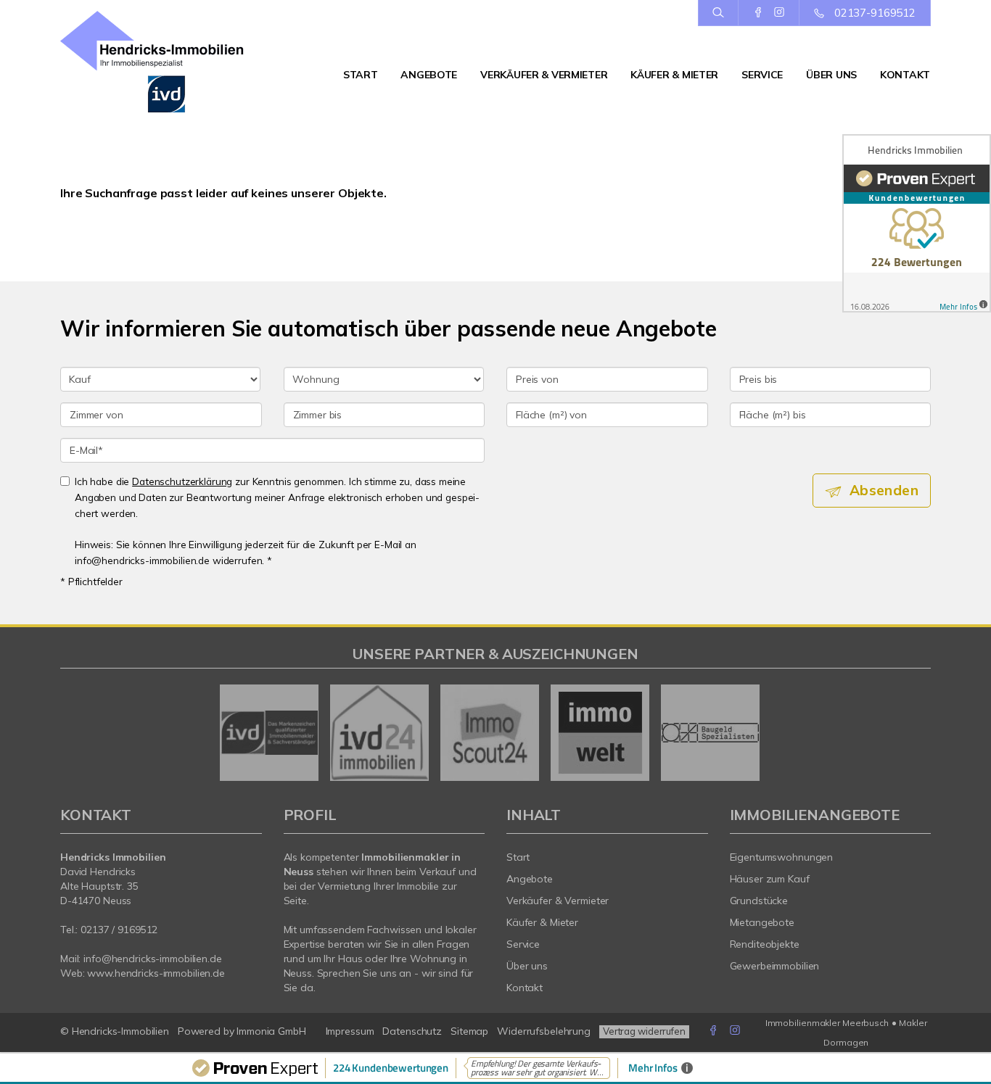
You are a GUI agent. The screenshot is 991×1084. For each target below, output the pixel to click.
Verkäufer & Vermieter (543, 74)
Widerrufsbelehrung (544, 1031)
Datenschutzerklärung (182, 481)
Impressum (350, 1031)
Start (360, 74)
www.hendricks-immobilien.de (156, 973)
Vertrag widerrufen (644, 1031)
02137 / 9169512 (119, 929)
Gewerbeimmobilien (775, 965)
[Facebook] (758, 12)
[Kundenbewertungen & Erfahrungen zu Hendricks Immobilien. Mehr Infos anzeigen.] (916, 223)
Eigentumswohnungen (782, 857)
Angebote (428, 74)
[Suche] (718, 13)
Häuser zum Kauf (770, 878)
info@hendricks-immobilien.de (152, 958)
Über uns (831, 74)
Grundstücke (759, 900)
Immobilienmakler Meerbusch (827, 1022)
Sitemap (469, 1031)
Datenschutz (412, 1031)
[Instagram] (779, 12)
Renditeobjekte (764, 944)
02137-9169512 (875, 13)
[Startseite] (161, 61)
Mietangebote (762, 922)
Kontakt (905, 74)
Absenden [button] (884, 490)
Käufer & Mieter (674, 74)
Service (762, 74)
